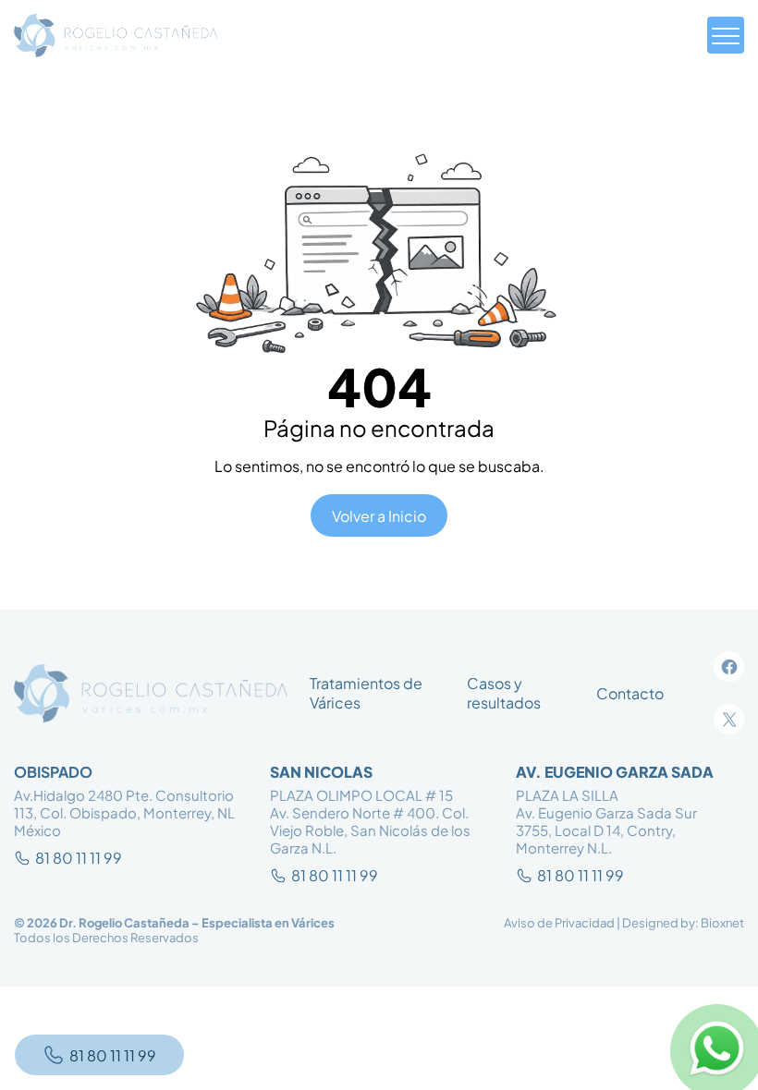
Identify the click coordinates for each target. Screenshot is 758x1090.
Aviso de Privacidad (559, 922)
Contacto (630, 693)
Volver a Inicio (379, 516)
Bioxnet (722, 922)
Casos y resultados (504, 692)
